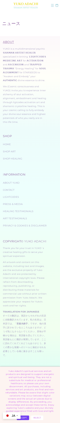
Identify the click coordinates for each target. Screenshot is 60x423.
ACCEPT (23, 418)
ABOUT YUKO (11, 182)
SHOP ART (9, 151)
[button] (52, 5)
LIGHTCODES (11, 197)
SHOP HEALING (12, 158)
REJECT (37, 418)
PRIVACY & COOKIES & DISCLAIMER (25, 225)
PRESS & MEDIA (13, 204)
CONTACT (8, 190)
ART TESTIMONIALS (15, 218)
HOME (7, 144)
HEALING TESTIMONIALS (18, 211)
